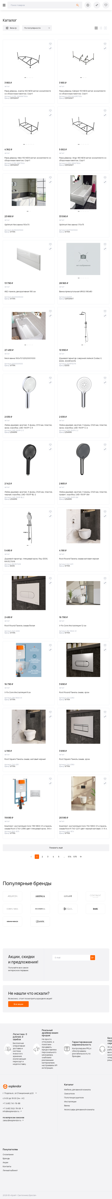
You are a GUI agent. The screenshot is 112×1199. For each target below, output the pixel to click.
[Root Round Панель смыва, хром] (83, 660)
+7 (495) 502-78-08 (12, 1108)
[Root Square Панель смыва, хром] (83, 727)
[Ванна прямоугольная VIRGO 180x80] (83, 259)
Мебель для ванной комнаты (77, 1089)
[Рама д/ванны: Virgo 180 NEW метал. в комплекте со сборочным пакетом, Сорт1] (83, 125)
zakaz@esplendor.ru (12, 1120)
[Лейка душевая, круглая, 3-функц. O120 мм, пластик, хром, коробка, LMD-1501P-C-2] (83, 393)
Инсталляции (70, 1101)
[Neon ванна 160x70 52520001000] (29, 326)
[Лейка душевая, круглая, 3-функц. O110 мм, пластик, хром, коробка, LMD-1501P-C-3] (29, 393)
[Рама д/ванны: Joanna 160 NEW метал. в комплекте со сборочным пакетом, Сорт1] (29, 58)
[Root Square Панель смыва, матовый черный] (29, 727)
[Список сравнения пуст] (96, 5)
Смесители (69, 1093)
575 (75, 856)
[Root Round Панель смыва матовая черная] (83, 526)
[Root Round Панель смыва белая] (29, 593)
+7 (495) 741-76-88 (11, 1103)
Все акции (18, 1004)
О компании (8, 1154)
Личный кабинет (10, 1170)
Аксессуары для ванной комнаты (79, 1109)
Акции (5, 1162)
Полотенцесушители (74, 1097)
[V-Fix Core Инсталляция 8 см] (29, 660)
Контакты (7, 1166)
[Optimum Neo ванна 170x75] (83, 192)
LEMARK (13, 432)
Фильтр (13, 28)
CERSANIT (14, 98)
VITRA (12, 231)
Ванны (67, 1105)
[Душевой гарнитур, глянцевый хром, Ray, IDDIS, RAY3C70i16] (29, 526)
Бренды (6, 1158)
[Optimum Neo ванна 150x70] (29, 192)
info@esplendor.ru (11, 1111)
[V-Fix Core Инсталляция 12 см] (83, 593)
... (64, 856)
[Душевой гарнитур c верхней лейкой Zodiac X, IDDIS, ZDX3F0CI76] (83, 326)
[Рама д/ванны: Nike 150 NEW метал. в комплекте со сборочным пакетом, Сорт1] (29, 125)
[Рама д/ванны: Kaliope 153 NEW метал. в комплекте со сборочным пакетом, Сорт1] (83, 58)
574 (69, 856)
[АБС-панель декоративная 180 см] (29, 259)
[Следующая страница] (80, 856)
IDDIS (67, 365)
